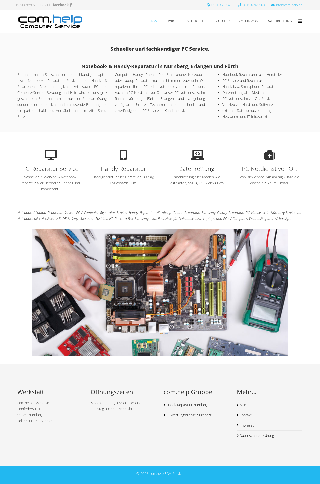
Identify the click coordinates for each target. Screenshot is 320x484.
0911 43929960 (253, 5)
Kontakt (245, 415)
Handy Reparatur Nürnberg (187, 404)
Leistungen (193, 21)
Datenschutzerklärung (256, 435)
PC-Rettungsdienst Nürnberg (189, 415)
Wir (171, 21)
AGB (242, 404)
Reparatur (221, 21)
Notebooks (248, 21)
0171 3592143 (221, 5)
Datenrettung (279, 21)
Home (155, 21)
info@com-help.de (289, 5)
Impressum (248, 425)
